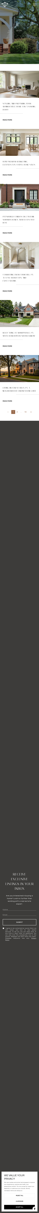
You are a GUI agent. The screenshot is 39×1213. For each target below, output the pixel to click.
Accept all (19, 1207)
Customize (19, 1201)
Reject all (19, 1195)
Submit (19, 922)
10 (25, 412)
